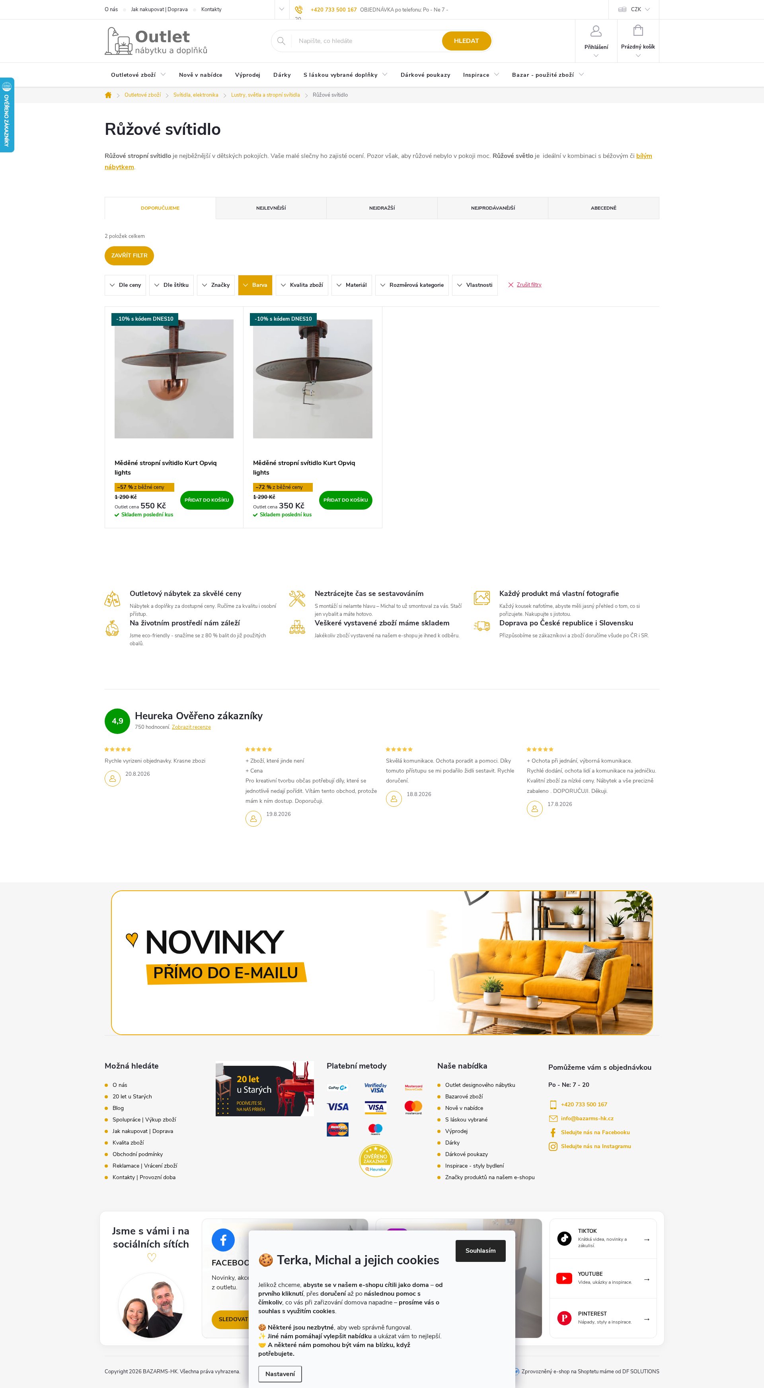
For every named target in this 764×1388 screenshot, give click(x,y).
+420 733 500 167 (334, 10)
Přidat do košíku (207, 500)
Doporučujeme (160, 208)
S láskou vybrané (466, 1120)
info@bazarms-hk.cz (587, 1118)
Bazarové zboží (464, 1097)
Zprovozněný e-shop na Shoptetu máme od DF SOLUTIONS (590, 1371)
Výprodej (456, 1131)
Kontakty (211, 9)
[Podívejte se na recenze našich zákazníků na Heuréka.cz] (375, 1160)
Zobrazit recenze (191, 727)
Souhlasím (481, 1250)
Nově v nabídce (464, 1108)
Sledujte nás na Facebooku (595, 1132)
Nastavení (280, 1374)
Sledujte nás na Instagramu (596, 1146)
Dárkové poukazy (466, 1154)
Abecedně (603, 208)
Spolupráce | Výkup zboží (144, 1120)
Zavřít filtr (129, 255)
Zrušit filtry (529, 284)
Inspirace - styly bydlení (474, 1166)
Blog (118, 1108)
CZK (636, 9)
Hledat (466, 41)
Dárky (452, 1143)
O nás (111, 9)
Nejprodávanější (493, 208)
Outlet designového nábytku (480, 1085)
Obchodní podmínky (138, 1154)
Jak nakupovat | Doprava (159, 9)
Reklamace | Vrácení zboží (145, 1166)
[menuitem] (139, 75)
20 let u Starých (132, 1097)
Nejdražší (382, 208)
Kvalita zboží (128, 1143)
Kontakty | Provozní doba (144, 1177)
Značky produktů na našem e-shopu (490, 1177)
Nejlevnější (271, 208)
